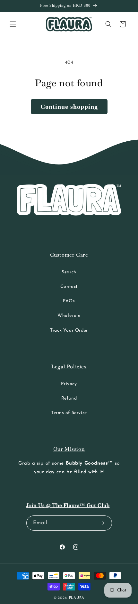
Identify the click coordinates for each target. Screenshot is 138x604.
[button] (13, 24)
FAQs (69, 301)
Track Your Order (69, 330)
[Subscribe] (102, 523)
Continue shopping (69, 106)
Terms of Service (69, 413)
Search (69, 272)
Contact (69, 286)
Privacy (69, 384)
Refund (69, 398)
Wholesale (68, 315)
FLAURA (76, 598)
